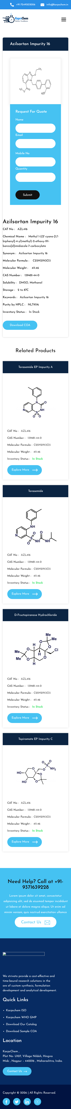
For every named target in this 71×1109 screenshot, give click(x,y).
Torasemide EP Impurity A (35, 367)
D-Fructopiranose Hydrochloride (35, 615)
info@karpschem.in (57, 4)
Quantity (21, 168)
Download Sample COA (21, 1031)
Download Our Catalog (21, 1024)
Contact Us (31, 922)
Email (19, 135)
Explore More (21, 469)
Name (19, 119)
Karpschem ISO (16, 1010)
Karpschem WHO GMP (21, 1017)
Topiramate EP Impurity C (35, 739)
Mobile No (22, 153)
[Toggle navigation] (63, 19)
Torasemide (35, 491)
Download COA (20, 325)
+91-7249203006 (25, 4)
